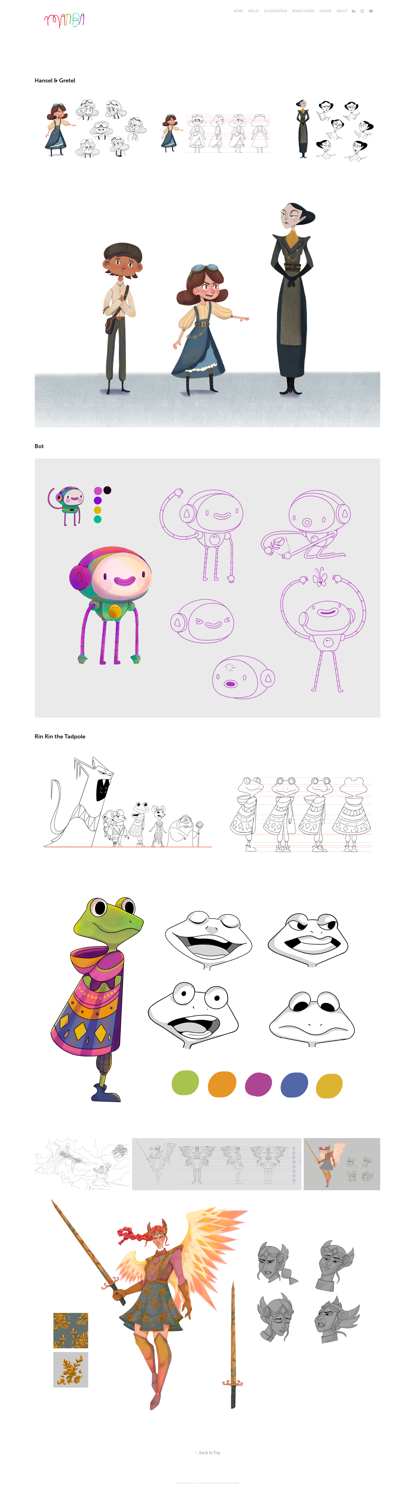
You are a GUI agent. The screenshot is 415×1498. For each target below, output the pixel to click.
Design (325, 11)
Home (238, 11)
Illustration (275, 11)
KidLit (253, 11)
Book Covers (303, 11)
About (342, 11)
